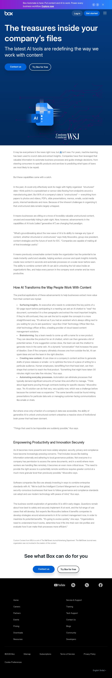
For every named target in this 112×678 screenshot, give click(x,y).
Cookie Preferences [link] (13, 662)
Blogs (68, 626)
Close (103, 4)
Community (71, 633)
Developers (71, 639)
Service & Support (74, 600)
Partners (17, 613)
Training (69, 606)
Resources (18, 639)
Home (16, 600)
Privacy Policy (89, 654)
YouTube (59, 585)
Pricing (16, 626)
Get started (92, 13)
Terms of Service (67, 654)
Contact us (15, 66)
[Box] (9, 13)
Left (93, 4)
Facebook (100, 585)
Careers (16, 606)
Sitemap (27, 654)
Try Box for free (40, 67)
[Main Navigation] (105, 13)
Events (16, 619)
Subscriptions (45, 654)
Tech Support (72, 613)
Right (97, 4)
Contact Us (71, 619)
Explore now (48, 6)
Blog (73, 585)
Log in (77, 13)
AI (61, 152)
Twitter (87, 585)
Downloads (18, 633)
